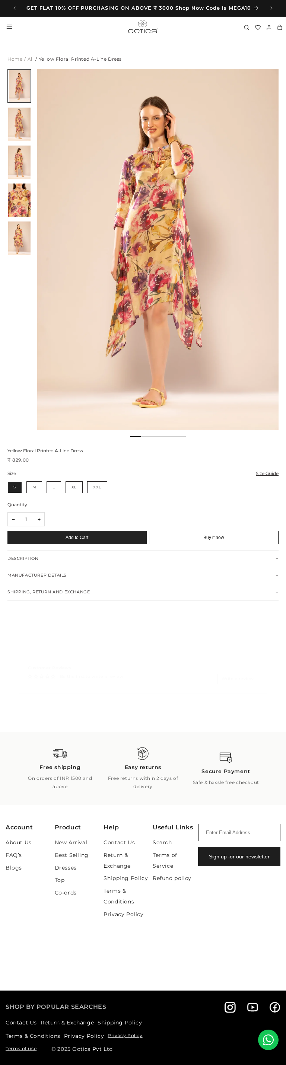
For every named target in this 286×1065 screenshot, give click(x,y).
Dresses (66, 867)
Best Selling (72, 855)
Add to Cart (77, 537)
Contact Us (119, 842)
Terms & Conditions (33, 1036)
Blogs (14, 867)
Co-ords (66, 892)
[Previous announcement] (14, 8)
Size (11, 473)
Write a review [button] (238, 678)
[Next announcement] (271, 8)
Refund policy (172, 878)
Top (60, 880)
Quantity (17, 504)
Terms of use (21, 1048)
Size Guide (267, 473)
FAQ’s (14, 855)
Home (14, 59)
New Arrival (71, 842)
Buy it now (213, 537)
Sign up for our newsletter (239, 857)
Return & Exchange (67, 1022)
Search (162, 842)
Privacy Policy (123, 914)
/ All (29, 59)
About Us (19, 842)
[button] (275, 244)
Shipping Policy (126, 878)
